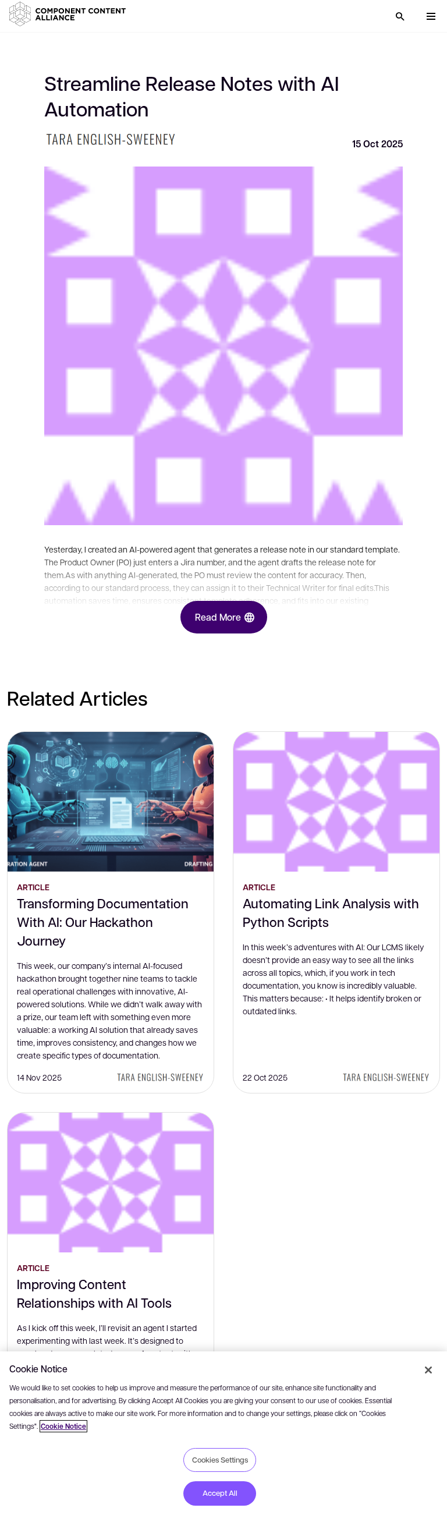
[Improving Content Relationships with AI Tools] (111, 1182)
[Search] (400, 16)
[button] (69, 14)
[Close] (428, 1370)
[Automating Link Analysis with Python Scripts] (336, 802)
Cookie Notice (63, 1426)
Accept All (220, 1493)
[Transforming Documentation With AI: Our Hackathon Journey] (111, 802)
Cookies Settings (220, 1459)
